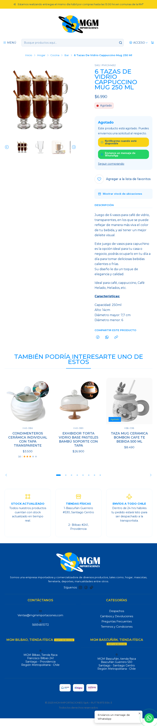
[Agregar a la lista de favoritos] (44, 401)
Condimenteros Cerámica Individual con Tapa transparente (27, 439)
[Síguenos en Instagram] (80, 587)
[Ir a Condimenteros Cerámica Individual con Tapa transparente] (28, 401)
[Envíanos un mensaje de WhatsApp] (149, 718)
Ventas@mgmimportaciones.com (40, 615)
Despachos (116, 611)
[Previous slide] (7, 147)
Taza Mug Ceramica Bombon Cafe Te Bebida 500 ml (129, 437)
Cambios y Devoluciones (116, 616)
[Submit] (120, 43)
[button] (58, 475)
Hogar (41, 55)
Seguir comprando (111, 163)
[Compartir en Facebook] (98, 337)
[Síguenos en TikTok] (91, 587)
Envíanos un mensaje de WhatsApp (120, 154)
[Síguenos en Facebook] (86, 587)
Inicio (28, 55)
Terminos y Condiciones (116, 626)
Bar (66, 55)
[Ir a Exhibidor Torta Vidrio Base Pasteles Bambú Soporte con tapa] (78, 401)
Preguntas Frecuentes (116, 621)
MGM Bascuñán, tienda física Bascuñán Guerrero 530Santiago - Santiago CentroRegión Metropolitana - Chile (116, 664)
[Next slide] (73, 147)
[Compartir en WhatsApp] (107, 337)
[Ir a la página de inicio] (78, 23)
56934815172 (40, 624)
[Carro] (152, 43)
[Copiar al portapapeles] (116, 337)
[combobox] (72, 43)
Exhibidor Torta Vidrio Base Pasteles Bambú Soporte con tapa (78, 439)
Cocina (54, 55)
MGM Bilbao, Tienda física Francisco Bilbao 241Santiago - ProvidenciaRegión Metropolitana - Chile (40, 660)
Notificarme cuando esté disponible (121, 142)
